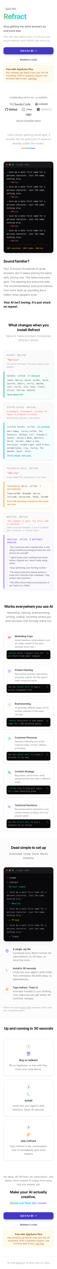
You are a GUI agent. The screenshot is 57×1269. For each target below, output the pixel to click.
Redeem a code (28, 59)
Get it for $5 (26, 50)
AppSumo (20, 1262)
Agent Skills (25, 1007)
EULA (47, 1262)
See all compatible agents (28, 120)
